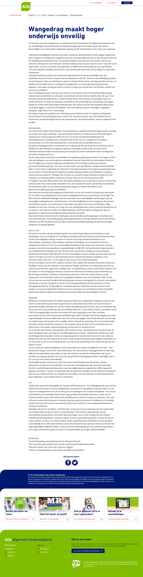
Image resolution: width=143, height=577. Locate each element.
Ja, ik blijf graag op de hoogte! (87, 551)
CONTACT (11, 552)
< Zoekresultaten (15, 15)
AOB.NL (113, 3)
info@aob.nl (9, 549)
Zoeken (127, 3)
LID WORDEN (97, 3)
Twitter (44, 552)
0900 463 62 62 (10, 545)
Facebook (44, 549)
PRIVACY (11, 556)
